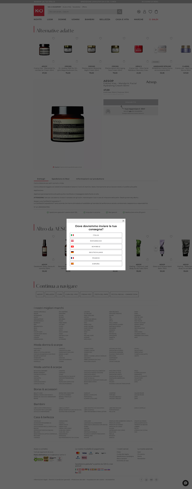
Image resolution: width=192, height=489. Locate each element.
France (96, 258)
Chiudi (123, 221)
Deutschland (96, 252)
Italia (96, 235)
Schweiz (96, 246)
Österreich (96, 241)
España (96, 264)
